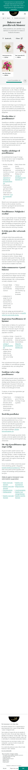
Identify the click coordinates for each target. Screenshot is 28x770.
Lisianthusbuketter (20, 490)
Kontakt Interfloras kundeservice (11, 467)
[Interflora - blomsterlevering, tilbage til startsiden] (14, 13)
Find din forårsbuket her (8, 196)
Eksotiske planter (8, 490)
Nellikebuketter (7, 492)
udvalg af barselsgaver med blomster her (20, 177)
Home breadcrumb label (3, 18)
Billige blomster (19, 486)
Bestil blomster (9, 18)
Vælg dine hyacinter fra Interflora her (19, 345)
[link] (25, 14)
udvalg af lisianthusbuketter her (8, 345)
